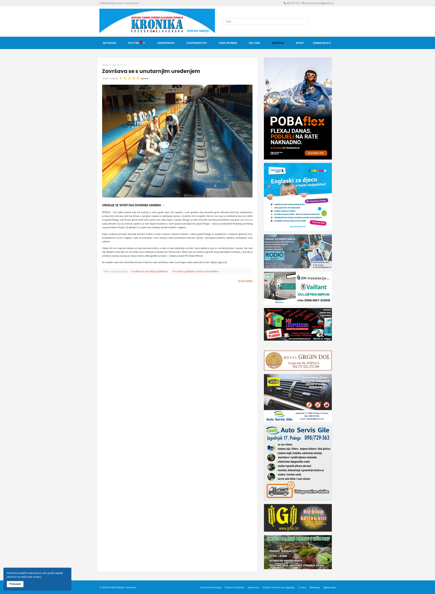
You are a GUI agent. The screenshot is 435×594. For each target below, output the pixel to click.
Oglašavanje (329, 587)
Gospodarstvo (196, 43)
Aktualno (109, 43)
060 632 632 (293, 3)
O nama (302, 587)
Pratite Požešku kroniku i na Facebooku (119, 3)
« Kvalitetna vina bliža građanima (149, 271)
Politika (133, 43)
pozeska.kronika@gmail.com (319, 3)
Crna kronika (228, 43)
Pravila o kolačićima (234, 587)
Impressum (253, 587)
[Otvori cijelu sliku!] (177, 141)
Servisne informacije (211, 587)
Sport (300, 43)
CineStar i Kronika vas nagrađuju (279, 587)
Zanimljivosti (322, 43)
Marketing (314, 587)
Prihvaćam (15, 584)
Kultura (254, 43)
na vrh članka (245, 281)
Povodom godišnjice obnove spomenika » (196, 271)
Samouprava (166, 43)
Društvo (278, 43)
